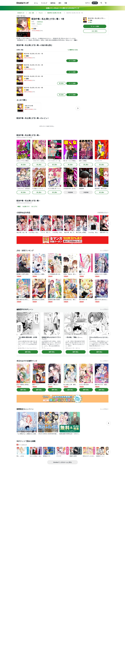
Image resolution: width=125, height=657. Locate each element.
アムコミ (39, 24)
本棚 (65, 3)
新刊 (60, 3)
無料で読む (28, 352)
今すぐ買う (95, 31)
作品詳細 (70, 192)
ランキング (44, 3)
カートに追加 (72, 60)
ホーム (36, 3)
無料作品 (53, 3)
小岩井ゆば (40, 21)
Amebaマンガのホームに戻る (62, 462)
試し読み (61, 83)
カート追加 (96, 26)
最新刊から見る (73, 50)
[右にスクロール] (78, 108)
